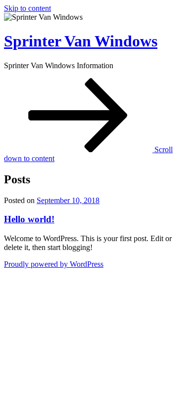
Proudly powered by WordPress (53, 264)
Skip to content (27, 8)
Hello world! (29, 219)
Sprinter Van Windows (80, 41)
